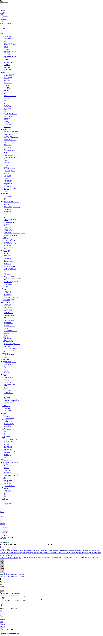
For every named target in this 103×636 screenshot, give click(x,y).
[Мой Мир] (3, 542)
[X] (4, 542)
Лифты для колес (17, 556)
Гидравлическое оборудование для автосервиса (59, 552)
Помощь (1, 622)
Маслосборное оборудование (37, 551)
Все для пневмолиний (49, 553)
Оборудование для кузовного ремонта (80, 551)
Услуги (1, 611)
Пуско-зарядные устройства (35, 552)
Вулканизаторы (79, 556)
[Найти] (1, 3)
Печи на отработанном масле (92, 552)
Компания (1, 612)
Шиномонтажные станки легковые (38, 557)
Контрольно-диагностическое (4, 550)
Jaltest (69, 550)
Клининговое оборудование (51, 551)
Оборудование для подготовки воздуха (9, 551)
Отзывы (3, 598)
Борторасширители (30, 557)
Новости (1, 615)
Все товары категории (3, 602)
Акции (1, 610)
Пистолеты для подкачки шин (14, 557)
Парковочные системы (42, 552)
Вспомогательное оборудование (16, 558)
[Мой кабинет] (0, 519)
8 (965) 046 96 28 (2, 524)
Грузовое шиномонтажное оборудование (90, 557)
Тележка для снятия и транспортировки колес (78, 557)
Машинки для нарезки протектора (33, 556)
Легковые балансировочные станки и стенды (87, 556)
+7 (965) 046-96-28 (8, 23)
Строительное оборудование (16, 553)
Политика (1, 621)
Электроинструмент (63, 550)
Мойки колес (63, 557)
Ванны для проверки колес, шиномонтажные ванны (69, 556)
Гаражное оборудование (11, 550)
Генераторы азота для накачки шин (23, 557)
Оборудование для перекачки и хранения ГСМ (33, 550)
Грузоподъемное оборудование (29, 553)
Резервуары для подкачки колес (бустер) (55, 557)
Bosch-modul (77, 550)
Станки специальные (43, 553)
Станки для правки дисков (46, 557)
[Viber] (5, 542)
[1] (51, 578)
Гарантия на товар (2, 620)
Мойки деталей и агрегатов (56, 553)
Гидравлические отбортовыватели (24, 556)
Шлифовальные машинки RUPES (19, 550)
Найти (1, 635)
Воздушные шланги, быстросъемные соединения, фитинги (54, 556)
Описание (3, 597)
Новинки (31, 551)
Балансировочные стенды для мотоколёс (9, 556)
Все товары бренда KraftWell (4, 603)
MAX (2, 540)
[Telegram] (8, 542)
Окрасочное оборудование (84, 552)
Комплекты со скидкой (57, 550)
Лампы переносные (94, 553)
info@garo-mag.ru (3, 19)
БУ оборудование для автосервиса (44, 550)
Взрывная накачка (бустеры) (42, 556)
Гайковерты (10, 558)
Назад (5, 533)
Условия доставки (2, 624)
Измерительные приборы (37, 553)
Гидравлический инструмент (8, 553)
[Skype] (7, 542)
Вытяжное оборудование (77, 552)
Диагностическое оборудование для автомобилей (11, 552)
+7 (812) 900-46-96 (2, 23)
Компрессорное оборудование (70, 552)
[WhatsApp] (6, 542)
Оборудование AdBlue (44, 551)
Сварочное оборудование (88, 553)
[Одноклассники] (1, 542)
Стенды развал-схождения (71, 551)
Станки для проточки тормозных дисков (72, 553)
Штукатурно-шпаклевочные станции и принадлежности (22, 551)
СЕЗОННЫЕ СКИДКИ (81, 553)
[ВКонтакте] (0, 542)
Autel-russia (74, 550)
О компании (2, 614)
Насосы (97, 552)
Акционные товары (51, 550)
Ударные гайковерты (7, 557)
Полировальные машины (58, 551)
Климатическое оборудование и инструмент (85, 550)
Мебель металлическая (64, 551)
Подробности (2, 591)
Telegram (3, 21)
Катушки (25, 550)
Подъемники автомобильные (49, 552)
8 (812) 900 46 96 (3, 9)
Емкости (67, 550)
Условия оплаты (2, 619)
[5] (51, 581)
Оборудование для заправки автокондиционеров (24, 552)
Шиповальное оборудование (68, 557)
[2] (51, 579)
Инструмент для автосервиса (89, 551)
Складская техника (22, 553)
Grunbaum (71, 550)
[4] (51, 580)
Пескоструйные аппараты (63, 553)
